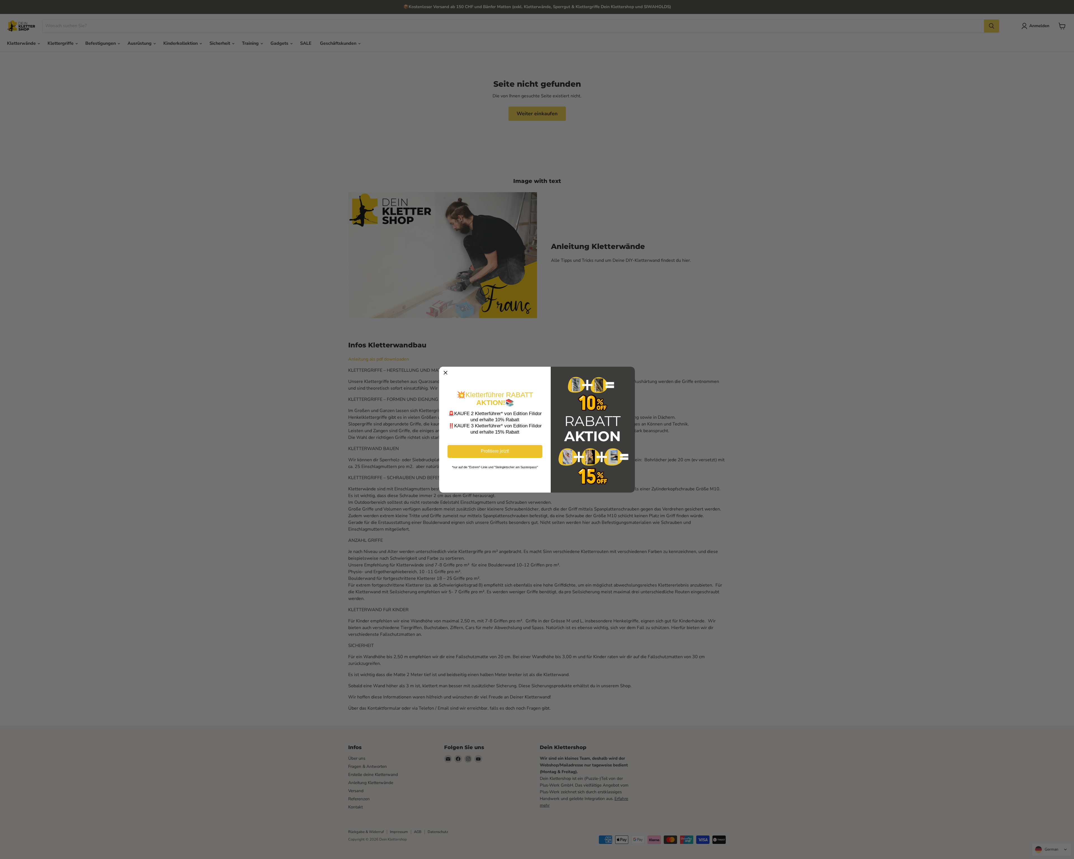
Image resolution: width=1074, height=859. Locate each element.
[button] (445, 373)
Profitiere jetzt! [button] (495, 451)
